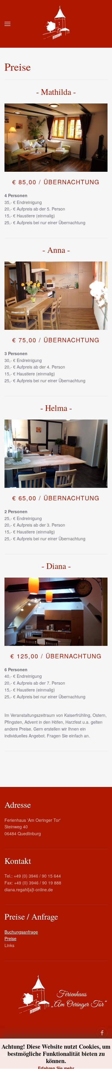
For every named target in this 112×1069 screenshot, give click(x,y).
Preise (10, 938)
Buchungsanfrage (21, 932)
